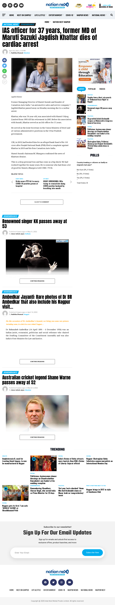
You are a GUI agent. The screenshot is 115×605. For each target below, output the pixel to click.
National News (98, 15)
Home (11, 15)
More (47, 22)
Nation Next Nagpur (61, 22)
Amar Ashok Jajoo (17, 234)
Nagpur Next (100, 590)
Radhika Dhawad (17, 53)
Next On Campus (24, 15)
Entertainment (55, 15)
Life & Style (40, 15)
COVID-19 (69, 15)
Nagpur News (82, 15)
